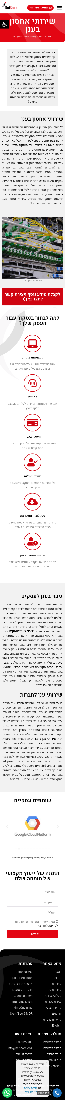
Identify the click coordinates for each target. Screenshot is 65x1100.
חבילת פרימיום (52, 1042)
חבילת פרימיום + (51, 1048)
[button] (4, 24)
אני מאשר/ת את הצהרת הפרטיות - (35, 924)
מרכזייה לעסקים (22, 990)
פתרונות (56, 984)
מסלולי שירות (53, 996)
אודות (57, 978)
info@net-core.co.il (20, 1048)
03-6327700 (24, 1042)
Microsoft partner (20, 857)
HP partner (34, 857)
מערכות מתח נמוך (22, 1002)
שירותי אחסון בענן (33, 25)
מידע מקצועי (37, 36)
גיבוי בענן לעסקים (41, 596)
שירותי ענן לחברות (41, 695)
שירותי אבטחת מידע (49, 1066)
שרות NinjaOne (23, 1007)
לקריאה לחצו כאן (47, 926)
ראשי (58, 972)
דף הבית (48, 36)
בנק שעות (55, 1060)
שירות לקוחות (53, 1002)
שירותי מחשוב (23, 972)
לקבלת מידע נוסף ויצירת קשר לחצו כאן (32, 296)
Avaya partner (46, 857)
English (56, 1025)
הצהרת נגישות (24, 1054)
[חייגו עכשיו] (57, 1093)
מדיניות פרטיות (52, 1019)
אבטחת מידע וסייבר (20, 984)
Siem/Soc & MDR (21, 1013)
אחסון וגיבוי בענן (22, 978)
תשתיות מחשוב (23, 996)
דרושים (56, 1013)
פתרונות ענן (54, 990)
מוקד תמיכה (54, 1054)
